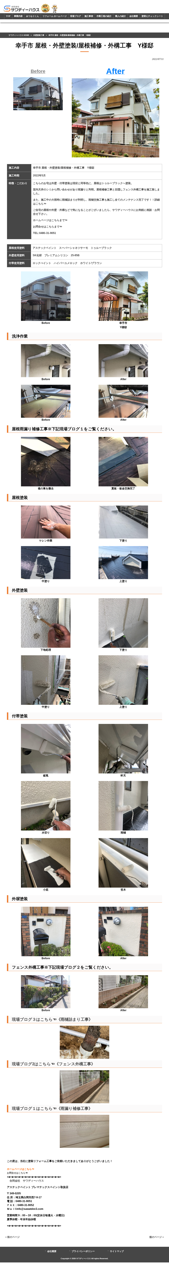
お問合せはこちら (16, 1173)
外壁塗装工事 (38, 35)
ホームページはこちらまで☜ (50, 220)
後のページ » (156, 1237)
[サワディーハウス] (30, 8)
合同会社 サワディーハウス (25, 1180)
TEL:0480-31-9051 (44, 233)
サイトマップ (117, 1251)
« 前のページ (12, 1237)
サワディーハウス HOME (19, 35)
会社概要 (51, 1251)
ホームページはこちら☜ (20, 1169)
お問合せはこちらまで (46, 226)
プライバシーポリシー (83, 1251)
